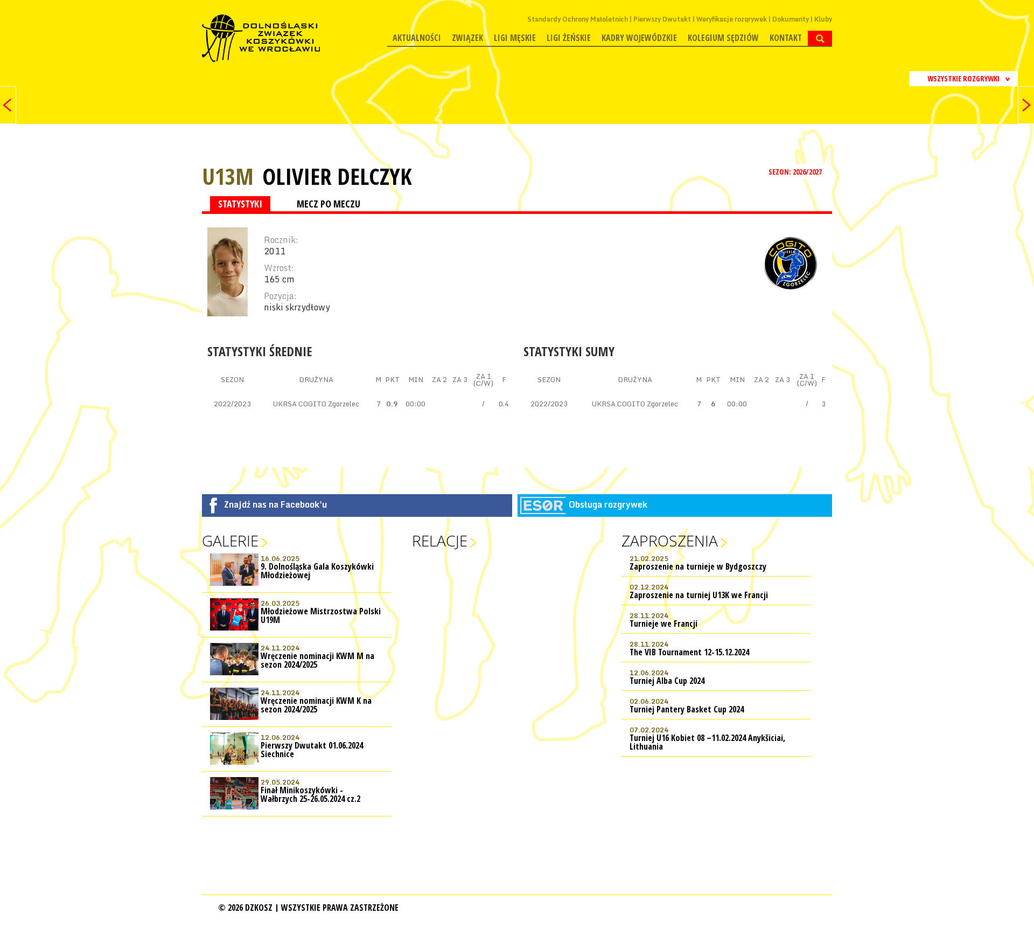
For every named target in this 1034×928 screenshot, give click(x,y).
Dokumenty (790, 19)
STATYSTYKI (240, 203)
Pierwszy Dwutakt (662, 19)
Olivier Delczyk (337, 176)
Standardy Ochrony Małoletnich (577, 19)
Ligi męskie (515, 38)
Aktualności (417, 38)
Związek (467, 38)
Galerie (230, 540)
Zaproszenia (669, 540)
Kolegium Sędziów (723, 38)
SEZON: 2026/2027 (795, 172)
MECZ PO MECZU (328, 203)
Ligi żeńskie (569, 38)
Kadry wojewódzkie (639, 38)
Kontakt (786, 38)
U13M (228, 176)
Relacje (439, 540)
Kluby (823, 19)
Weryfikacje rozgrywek (731, 19)
